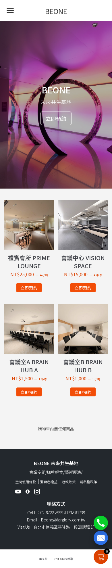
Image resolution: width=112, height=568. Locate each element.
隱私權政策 (88, 481)
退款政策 (69, 481)
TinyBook (57, 559)
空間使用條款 (25, 481)
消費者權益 (48, 481)
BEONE (56, 11)
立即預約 (56, 118)
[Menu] (10, 10)
